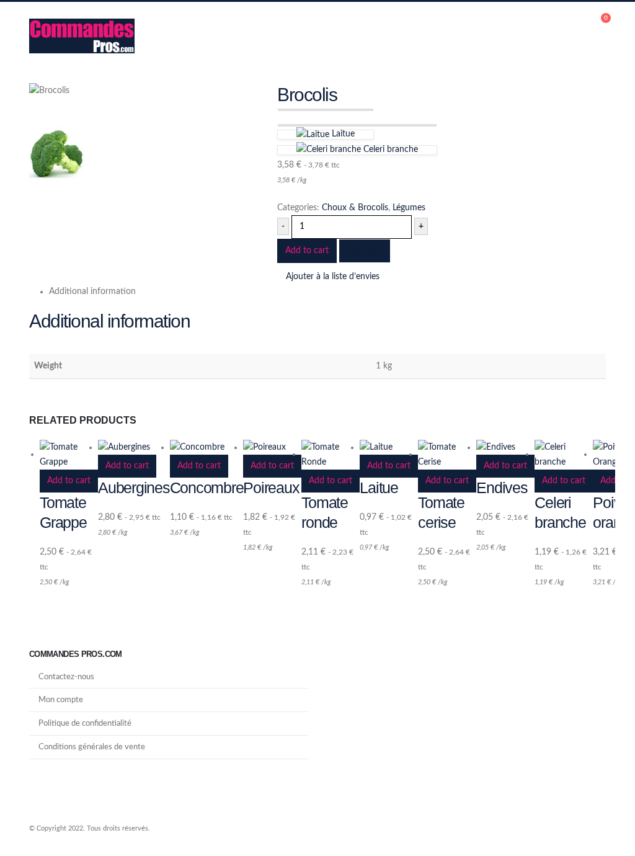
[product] (69, 455)
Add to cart (307, 250)
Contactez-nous (66, 676)
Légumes (409, 207)
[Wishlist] (600, 36)
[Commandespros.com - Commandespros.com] (82, 36)
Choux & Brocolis (355, 207)
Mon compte (60, 699)
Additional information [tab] (92, 291)
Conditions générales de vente (91, 747)
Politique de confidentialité (84, 723)
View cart (365, 250)
